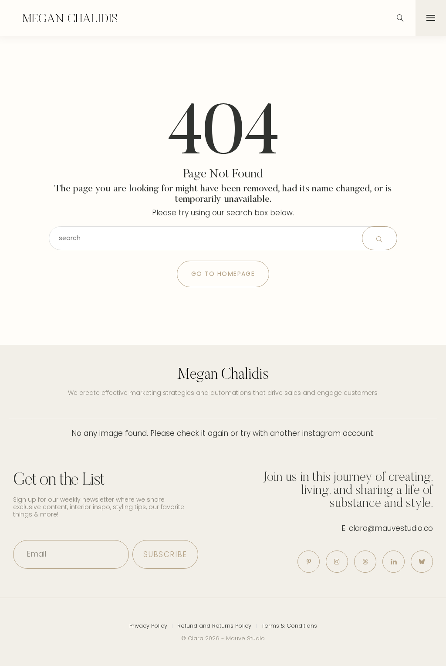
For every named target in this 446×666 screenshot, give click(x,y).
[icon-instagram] (337, 561)
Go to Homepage (223, 273)
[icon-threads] (365, 561)
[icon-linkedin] (393, 561)
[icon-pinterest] (308, 561)
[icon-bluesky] (422, 561)
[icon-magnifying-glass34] (400, 17)
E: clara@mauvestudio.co (387, 528)
